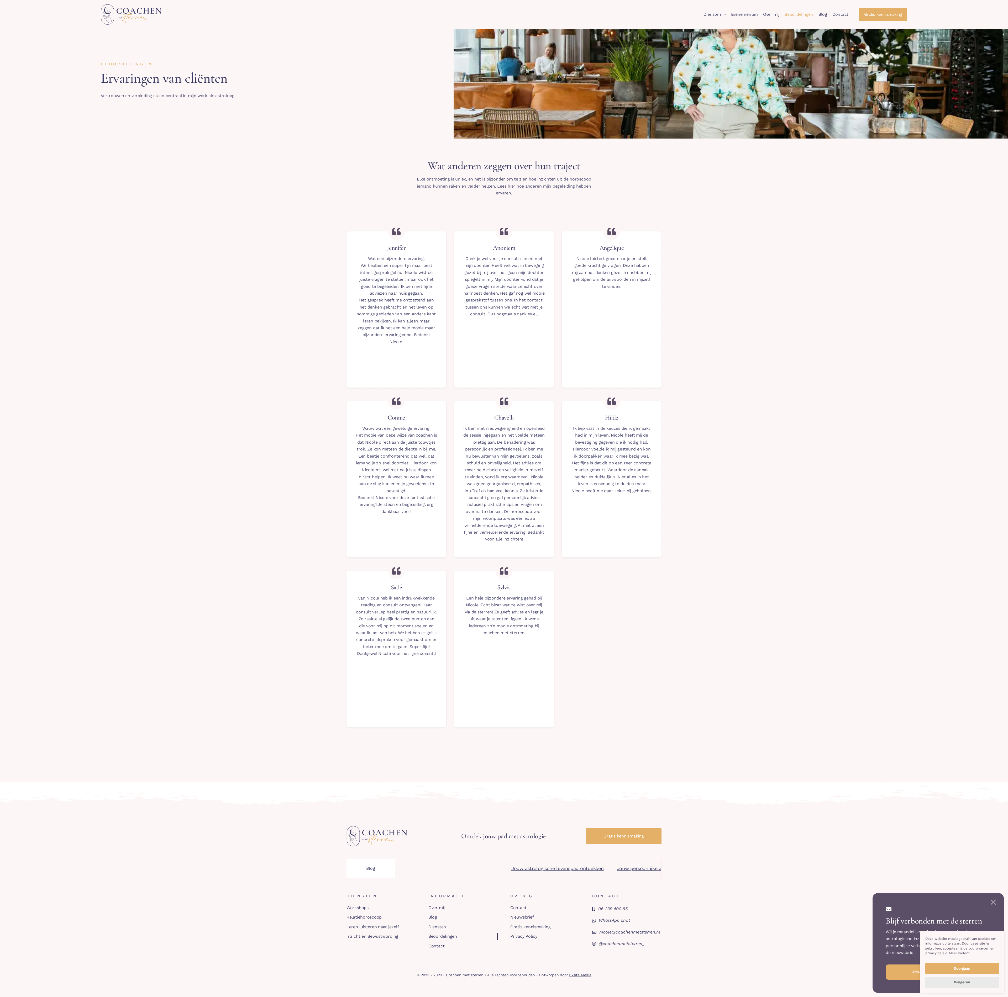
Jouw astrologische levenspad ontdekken (478, 868)
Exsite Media (580, 975)
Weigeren (962, 982)
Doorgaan (962, 968)
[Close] (993, 902)
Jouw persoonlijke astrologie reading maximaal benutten (600, 868)
